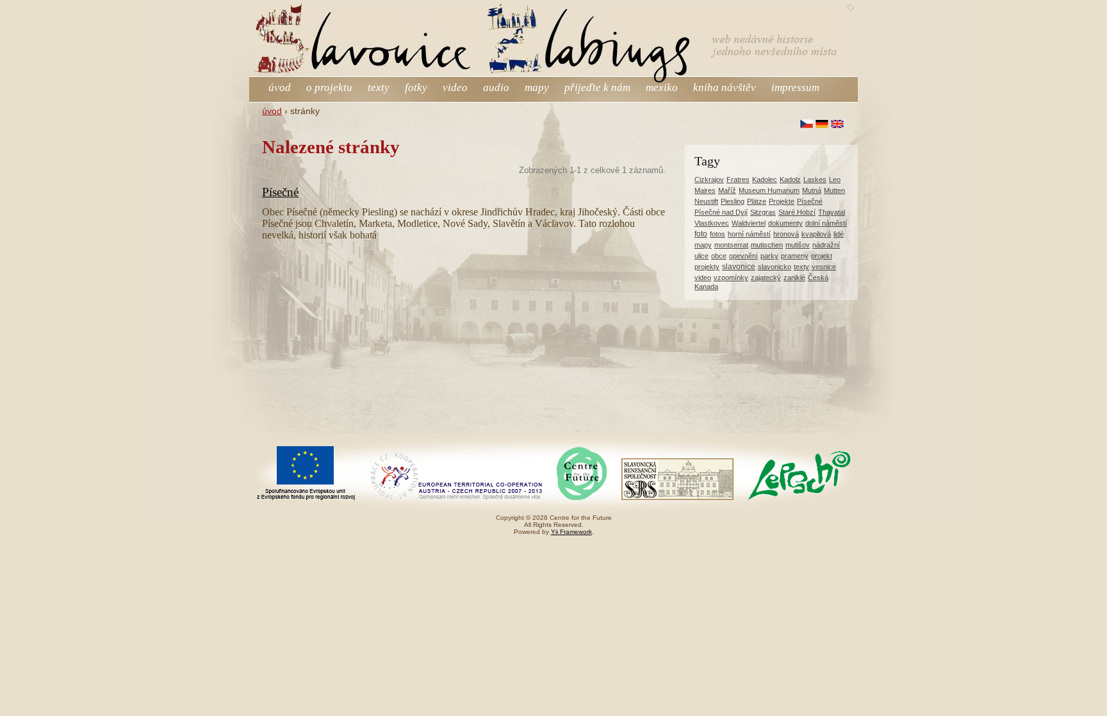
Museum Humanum (769, 190)
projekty (706, 267)
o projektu (330, 87)
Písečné (280, 192)
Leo (834, 179)
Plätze (756, 201)
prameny (794, 256)
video (455, 87)
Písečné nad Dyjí (721, 212)
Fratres (738, 179)
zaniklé (794, 277)
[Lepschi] (799, 497)
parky (769, 256)
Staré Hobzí (797, 212)
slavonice (738, 266)
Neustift (706, 201)
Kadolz (790, 179)
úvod (279, 87)
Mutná (811, 190)
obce (718, 256)
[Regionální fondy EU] (305, 497)
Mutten (834, 190)
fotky (416, 87)
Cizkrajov (709, 179)
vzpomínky (731, 277)
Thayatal (831, 212)
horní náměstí (749, 234)
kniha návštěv (724, 87)
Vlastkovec (711, 223)
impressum (795, 87)
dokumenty (785, 223)
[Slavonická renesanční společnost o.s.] (677, 497)
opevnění (743, 256)
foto (700, 233)
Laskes (814, 179)
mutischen (767, 245)
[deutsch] (822, 124)
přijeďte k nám (597, 87)
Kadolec (764, 179)
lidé (838, 234)
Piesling (732, 201)
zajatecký (766, 277)
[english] (837, 124)
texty (379, 87)
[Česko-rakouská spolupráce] (455, 497)
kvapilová (816, 234)
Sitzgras (763, 212)
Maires (705, 190)
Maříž (727, 190)
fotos (717, 234)
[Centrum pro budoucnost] (581, 497)
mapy (537, 87)
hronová (786, 234)
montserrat (731, 245)
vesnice (824, 267)
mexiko (662, 87)
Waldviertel (749, 223)
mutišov (797, 245)
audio (496, 87)
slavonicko (774, 267)
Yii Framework (571, 531)
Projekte (781, 201)
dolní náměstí (826, 223)
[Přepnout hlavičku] (850, 7)
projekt (821, 256)
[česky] (806, 124)
